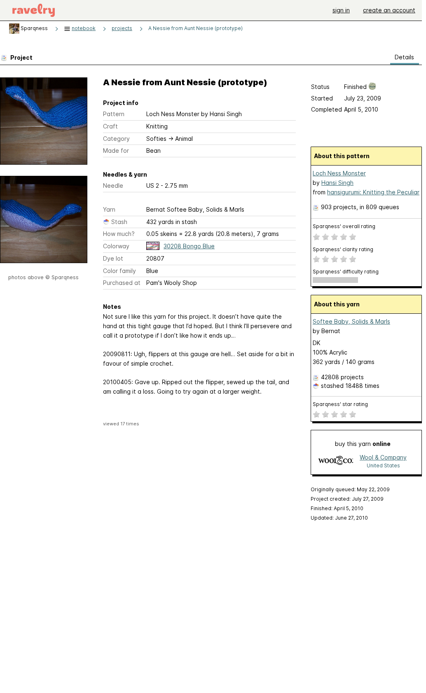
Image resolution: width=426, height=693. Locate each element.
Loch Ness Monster (339, 173)
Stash (119, 221)
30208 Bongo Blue (189, 246)
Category (116, 138)
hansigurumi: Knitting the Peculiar (373, 192)
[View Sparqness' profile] (14, 28)
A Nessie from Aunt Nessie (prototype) (195, 28)
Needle (113, 185)
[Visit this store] (335, 461)
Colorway (116, 246)
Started (322, 98)
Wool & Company (383, 457)
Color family (119, 270)
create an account (389, 10)
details (404, 57)
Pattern (113, 113)
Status (320, 86)
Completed (326, 109)
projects (122, 28)
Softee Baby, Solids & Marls (351, 321)
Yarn (109, 209)
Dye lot (113, 258)
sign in (341, 10)
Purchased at (121, 282)
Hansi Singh (337, 182)
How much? (119, 233)
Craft (110, 126)
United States (383, 465)
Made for (116, 150)
